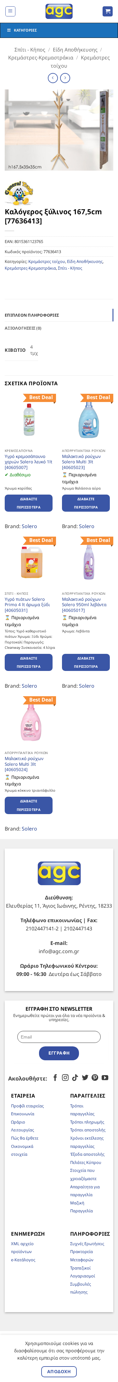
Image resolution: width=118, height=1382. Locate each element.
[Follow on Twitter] (85, 1078)
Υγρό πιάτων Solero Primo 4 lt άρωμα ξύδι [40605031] (27, 604)
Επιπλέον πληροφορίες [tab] (32, 315)
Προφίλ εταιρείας (27, 1106)
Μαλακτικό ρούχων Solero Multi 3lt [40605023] (81, 462)
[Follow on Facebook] (55, 1078)
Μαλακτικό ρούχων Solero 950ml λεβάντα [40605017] (84, 604)
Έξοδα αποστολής (87, 1154)
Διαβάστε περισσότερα (29, 502)
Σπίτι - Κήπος (29, 49)
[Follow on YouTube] (105, 1078)
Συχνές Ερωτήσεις (87, 1243)
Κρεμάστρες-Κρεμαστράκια (40, 57)
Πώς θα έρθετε (24, 1138)
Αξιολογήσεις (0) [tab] (23, 328)
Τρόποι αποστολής (87, 1130)
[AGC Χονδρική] (59, 11)
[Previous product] (65, 78)
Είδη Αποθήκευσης (75, 49)
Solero (29, 526)
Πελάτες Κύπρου (85, 1162)
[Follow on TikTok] (75, 1078)
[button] (10, 11)
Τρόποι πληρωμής (87, 1122)
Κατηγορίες (25, 30)
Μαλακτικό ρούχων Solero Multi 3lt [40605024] (24, 764)
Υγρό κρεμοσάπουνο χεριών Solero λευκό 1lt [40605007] (28, 462)
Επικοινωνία (22, 1114)
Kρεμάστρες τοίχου (46, 261)
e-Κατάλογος (23, 1260)
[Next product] (53, 78)
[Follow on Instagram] (65, 1078)
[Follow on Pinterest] (95, 1078)
